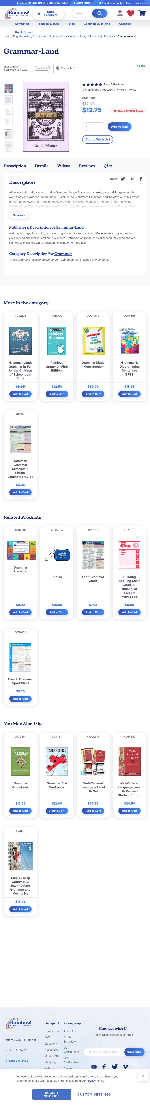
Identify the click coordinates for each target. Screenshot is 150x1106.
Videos (63, 166)
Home (7, 36)
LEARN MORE (82, 3)
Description (15, 166)
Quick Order (23, 32)
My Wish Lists (130, 13)
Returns (50, 1068)
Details (41, 166)
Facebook (141, 179)
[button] (120, 13)
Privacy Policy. (96, 1081)
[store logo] (17, 13)
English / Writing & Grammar (30, 36)
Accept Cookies (52, 1094)
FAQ (47, 1037)
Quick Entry (52, 1056)
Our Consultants (71, 1049)
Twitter (123, 179)
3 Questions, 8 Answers (98, 90)
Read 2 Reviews (114, 84)
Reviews (87, 166)
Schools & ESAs (49, 24)
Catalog (69, 1068)
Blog (72, 24)
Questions (51, 1043)
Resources (51, 1049)
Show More (19, 215)
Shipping (50, 1062)
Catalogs (125, 24)
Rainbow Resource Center (18, 1024)
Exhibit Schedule (70, 1039)
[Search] (99, 13)
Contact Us (22, 24)
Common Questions (97, 24)
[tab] (15, 166)
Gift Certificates (71, 1060)
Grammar (109, 36)
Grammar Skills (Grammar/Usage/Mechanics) (75, 36)
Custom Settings (94, 1094)
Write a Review (126, 89)
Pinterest (132, 179)
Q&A (108, 166)
